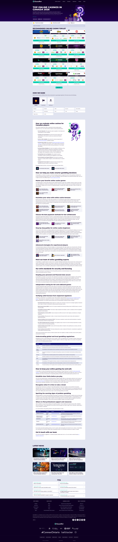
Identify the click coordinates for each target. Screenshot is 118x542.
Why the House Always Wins (66, 503)
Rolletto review (41, 69)
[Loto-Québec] (55, 528)
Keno (49, 505)
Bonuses (68, 1)
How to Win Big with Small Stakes (66, 507)
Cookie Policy (61, 540)
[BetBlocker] (67, 532)
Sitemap (74, 540)
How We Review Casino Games (49, 510)
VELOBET (36, 508)
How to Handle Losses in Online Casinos (66, 510)
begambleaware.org (54, 418)
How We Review (81, 507)
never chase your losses (40, 380)
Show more (58, 87)
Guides (80, 1)
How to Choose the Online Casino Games (66, 505)
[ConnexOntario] (51, 532)
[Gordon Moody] (67, 528)
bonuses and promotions (42, 140)
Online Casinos (57, 1)
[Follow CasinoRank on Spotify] (82, 520)
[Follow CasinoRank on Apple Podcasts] (84, 520)
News (84, 1)
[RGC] (61, 528)
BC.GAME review (76, 83)
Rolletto (36, 503)
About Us (81, 503)
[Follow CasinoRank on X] (78, 520)
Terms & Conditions (46, 540)
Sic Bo (49, 507)
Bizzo (36, 510)
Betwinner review (59, 69)
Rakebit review (76, 69)
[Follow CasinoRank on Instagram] (75, 520)
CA (33, 519)
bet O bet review (59, 83)
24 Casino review (59, 55)
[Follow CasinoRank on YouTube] (80, 520)
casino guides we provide (55, 177)
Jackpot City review (77, 55)
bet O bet (36, 505)
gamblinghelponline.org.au (55, 424)
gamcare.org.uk (53, 421)
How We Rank (81, 508)
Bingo (49, 503)
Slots (49, 508)
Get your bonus (41, 40)
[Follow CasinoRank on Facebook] (73, 520)
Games (64, 1)
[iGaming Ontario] (75, 528)
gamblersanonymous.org (55, 413)
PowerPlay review (41, 83)
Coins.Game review (41, 55)
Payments (74, 1)
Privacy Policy (81, 510)
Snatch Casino (36, 507)
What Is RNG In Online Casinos (66, 508)
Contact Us (82, 505)
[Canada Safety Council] (50, 528)
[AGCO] (43, 528)
